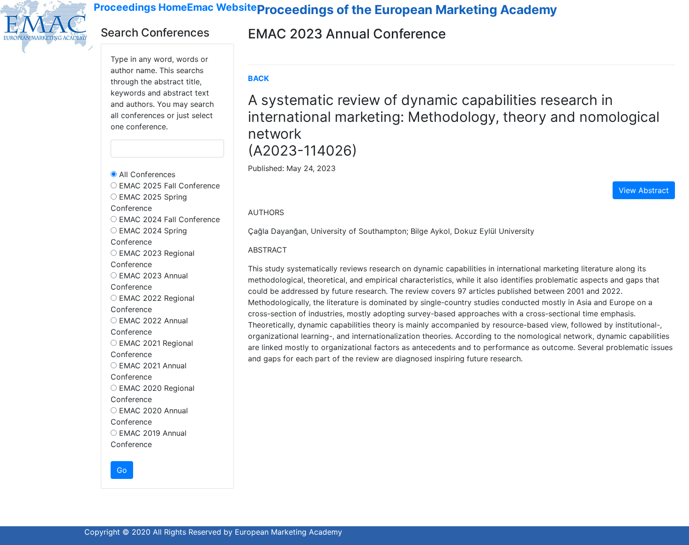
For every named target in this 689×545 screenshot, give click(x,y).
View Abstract (644, 190)
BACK (258, 78)
